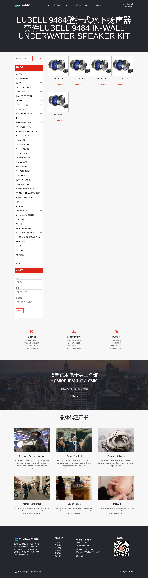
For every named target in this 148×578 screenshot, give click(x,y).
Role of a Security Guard (32, 456)
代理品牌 (78, 5)
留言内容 (19, 298)
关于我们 (57, 5)
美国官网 (99, 5)
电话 (18, 288)
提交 (19, 310)
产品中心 (67, 5)
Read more (58, 85)
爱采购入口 (80, 556)
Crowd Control (74, 456)
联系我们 (88, 5)
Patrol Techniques (31, 504)
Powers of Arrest (116, 456)
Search (38, 58)
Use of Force (74, 504)
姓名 (18, 278)
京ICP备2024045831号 (127, 572)
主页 (47, 5)
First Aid (116, 504)
